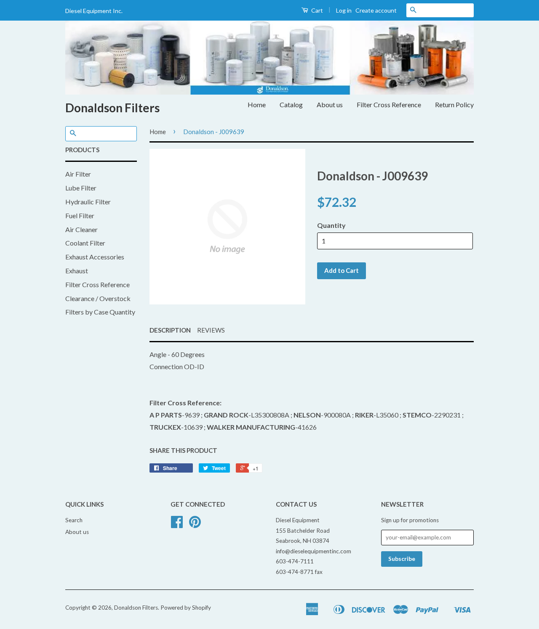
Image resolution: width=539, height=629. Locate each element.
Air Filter (78, 174)
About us (330, 104)
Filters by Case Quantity (100, 312)
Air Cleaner (81, 229)
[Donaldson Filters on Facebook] (177, 524)
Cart (316, 10)
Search (74, 520)
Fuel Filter (79, 215)
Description (170, 330)
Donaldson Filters (112, 107)
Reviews (211, 330)
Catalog (291, 104)
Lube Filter (80, 188)
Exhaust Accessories (94, 257)
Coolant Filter (85, 243)
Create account (376, 10)
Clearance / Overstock (98, 298)
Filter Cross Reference (389, 104)
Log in (344, 10)
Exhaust (76, 271)
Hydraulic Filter (88, 202)
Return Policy (454, 104)
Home (257, 104)
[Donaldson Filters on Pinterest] (195, 524)
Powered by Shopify (185, 607)
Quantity (331, 225)
